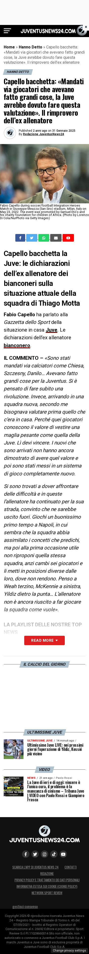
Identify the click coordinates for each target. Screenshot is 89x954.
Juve (51, 330)
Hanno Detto (30, 47)
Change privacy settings (69, 950)
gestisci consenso (25, 906)
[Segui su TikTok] (54, 854)
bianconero (17, 345)
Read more (42, 640)
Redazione (47, 873)
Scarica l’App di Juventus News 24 (35, 867)
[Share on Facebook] (20, 238)
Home (9, 47)
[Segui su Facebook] (25, 854)
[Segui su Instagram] (44, 854)
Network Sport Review (47, 892)
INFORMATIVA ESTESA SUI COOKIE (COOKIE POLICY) (47, 886)
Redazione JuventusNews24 (43, 134)
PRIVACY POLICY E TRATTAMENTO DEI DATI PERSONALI (47, 880)
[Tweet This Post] (32, 238)
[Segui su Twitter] (35, 854)
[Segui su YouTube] (63, 854)
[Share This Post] (44, 238)
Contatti (71, 867)
